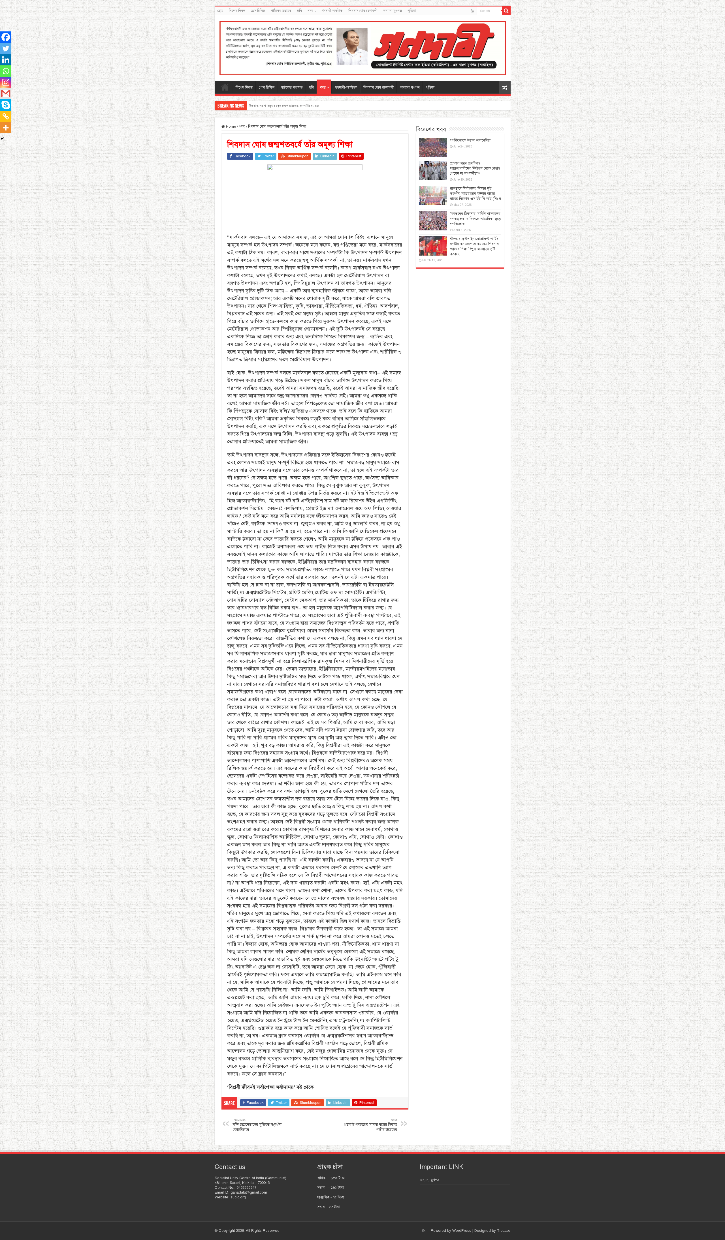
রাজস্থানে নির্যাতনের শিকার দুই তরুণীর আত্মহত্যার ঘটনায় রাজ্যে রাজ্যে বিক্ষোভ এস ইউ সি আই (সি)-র (475, 193)
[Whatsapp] (5, 71)
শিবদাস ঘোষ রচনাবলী (362, 11)
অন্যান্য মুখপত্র (392, 11)
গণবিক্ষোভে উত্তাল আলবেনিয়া (470, 140)
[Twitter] (5, 48)
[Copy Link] (5, 116)
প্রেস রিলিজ (258, 11)
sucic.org (238, 1197)
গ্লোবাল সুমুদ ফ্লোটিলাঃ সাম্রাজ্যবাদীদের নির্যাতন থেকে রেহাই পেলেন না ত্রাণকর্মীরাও (475, 168)
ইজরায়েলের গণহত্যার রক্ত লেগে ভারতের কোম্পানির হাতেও (284, 106)
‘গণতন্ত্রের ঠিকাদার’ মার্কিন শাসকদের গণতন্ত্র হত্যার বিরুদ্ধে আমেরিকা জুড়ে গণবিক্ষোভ (475, 218)
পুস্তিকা (412, 11)
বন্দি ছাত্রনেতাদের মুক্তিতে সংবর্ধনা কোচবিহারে (257, 1125)
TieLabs (504, 1230)
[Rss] (472, 11)
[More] (5, 127)
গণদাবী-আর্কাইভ (332, 11)
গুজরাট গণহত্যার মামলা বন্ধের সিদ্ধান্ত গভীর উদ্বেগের (370, 1125)
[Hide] (2, 138)
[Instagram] (5, 82)
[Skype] (5, 105)
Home (230, 126)
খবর (310, 11)
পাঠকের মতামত (281, 11)
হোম (220, 11)
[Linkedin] (5, 59)
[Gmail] (5, 93)
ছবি (299, 11)
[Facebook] (5, 37)
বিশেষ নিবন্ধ (237, 11)
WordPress (461, 1230)
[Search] (506, 11)
